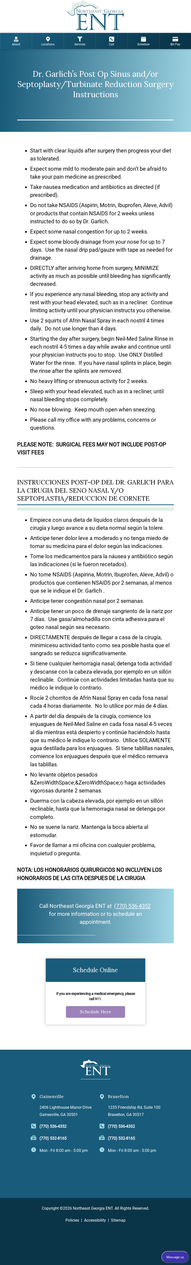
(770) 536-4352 (132, 906)
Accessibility (95, 1220)
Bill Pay (175, 44)
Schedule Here (95, 1012)
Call (111, 44)
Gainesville (52, 1096)
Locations (47, 44)
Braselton (118, 1096)
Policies (72, 1220)
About (16, 44)
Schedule (143, 44)
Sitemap (118, 1220)
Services (79, 44)
